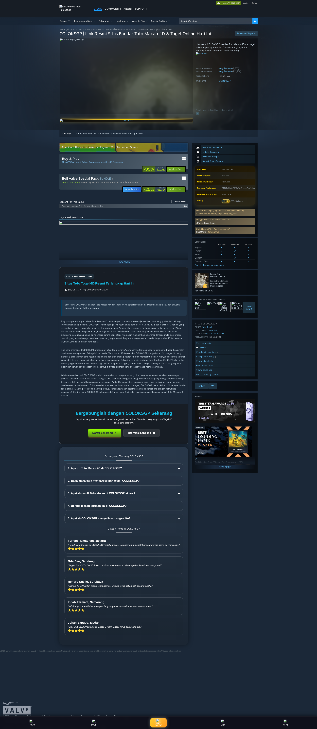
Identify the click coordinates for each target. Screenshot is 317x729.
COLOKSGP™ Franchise (90, 29)
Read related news (204, 365)
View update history (205, 361)
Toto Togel (64, 29)
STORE (98, 8)
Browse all (180, 201)
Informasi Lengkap (139, 432)
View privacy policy (205, 356)
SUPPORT (141, 8)
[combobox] (215, 21)
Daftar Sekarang (102, 432)
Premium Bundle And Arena (124, 182)
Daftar (254, 3)
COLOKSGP (225, 81)
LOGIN (94, 725)
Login (245, 3)
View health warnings (206, 352)
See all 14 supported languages (209, 265)
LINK (223, 725)
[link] (154, 169)
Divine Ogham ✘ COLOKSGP (95, 182)
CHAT (285, 725)
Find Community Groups (207, 374)
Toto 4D (74, 29)
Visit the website (204, 343)
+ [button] (197, 113)
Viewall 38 (249, 307)
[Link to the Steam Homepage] (73, 9)
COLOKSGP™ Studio (215, 333)
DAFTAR (158, 725)
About (128, 8)
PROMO (31, 725)
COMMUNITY (113, 8)
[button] (65, 21)
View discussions (204, 370)
